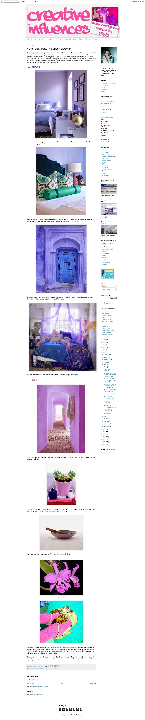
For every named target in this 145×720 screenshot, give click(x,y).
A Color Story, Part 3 (109, 405)
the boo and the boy (108, 330)
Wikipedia (64, 597)
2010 (104, 437)
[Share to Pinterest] (57, 666)
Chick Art (104, 150)
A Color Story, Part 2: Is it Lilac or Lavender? (110, 409)
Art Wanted (104, 112)
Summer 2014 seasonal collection (49, 511)
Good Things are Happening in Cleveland (109, 155)
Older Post (93, 683)
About (34, 39)
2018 (104, 342)
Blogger (80, 715)
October (106, 357)
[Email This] (49, 666)
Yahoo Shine (61, 651)
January (106, 426)
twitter (104, 87)
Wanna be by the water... (109, 369)
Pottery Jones (106, 165)
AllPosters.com (60, 299)
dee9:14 (104, 317)
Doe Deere (68, 647)
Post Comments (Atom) (41, 687)
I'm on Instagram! (109, 396)
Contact (95, 39)
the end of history (107, 332)
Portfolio (60, 39)
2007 (104, 444)
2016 (104, 347)
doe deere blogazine (108, 322)
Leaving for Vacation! (110, 394)
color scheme (52, 668)
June (105, 367)
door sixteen (105, 324)
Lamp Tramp (106, 158)
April (105, 419)
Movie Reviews (106, 160)
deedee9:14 (105, 258)
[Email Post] (46, 666)
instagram (105, 85)
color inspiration (35, 668)
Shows (80, 39)
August (106, 362)
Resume (87, 39)
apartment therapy (107, 249)
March (106, 421)
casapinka (105, 311)
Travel (104, 173)
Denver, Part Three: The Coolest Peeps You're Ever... (110, 380)
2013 (104, 429)
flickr (103, 92)
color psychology (44, 668)
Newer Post (30, 683)
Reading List (51, 39)
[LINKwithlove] (108, 303)
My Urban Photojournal (109, 83)
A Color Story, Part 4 (109, 399)
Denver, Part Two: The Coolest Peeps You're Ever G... (110, 386)
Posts (105, 286)
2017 (104, 345)
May (105, 416)
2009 (104, 439)
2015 (104, 350)
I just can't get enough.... (108, 402)
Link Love (42, 39)
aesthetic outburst (107, 247)
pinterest (104, 89)
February (107, 424)
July (105, 364)
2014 (104, 352)
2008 (104, 442)
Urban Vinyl (105, 175)
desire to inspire (106, 260)
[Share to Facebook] (55, 666)
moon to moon (106, 328)
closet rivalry (105, 253)
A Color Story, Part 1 (109, 413)
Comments (106, 289)
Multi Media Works (70, 39)
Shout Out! (105, 167)
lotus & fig (105, 326)
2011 (104, 434)
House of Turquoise (73, 221)
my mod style (106, 262)
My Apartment (106, 163)
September (107, 359)
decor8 (104, 255)
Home (28, 39)
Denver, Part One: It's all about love (110, 390)
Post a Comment (34, 680)
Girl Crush (105, 152)
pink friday (105, 264)
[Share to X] (53, 666)
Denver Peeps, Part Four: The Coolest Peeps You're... (110, 375)
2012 (104, 432)
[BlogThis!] (51, 666)
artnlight (104, 251)
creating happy (106, 315)
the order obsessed (107, 334)
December (107, 354)
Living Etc (75, 374)
